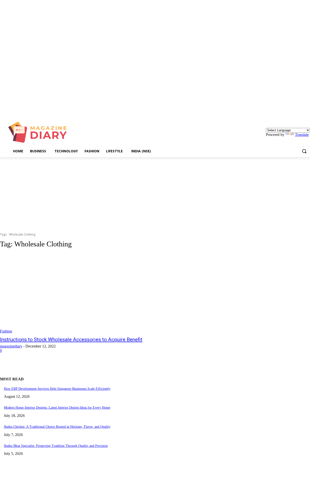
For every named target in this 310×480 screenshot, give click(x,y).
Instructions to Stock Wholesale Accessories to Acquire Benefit (71, 339)
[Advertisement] (155, 193)
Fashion (6, 331)
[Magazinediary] (40, 132)
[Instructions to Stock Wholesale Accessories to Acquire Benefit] (80, 293)
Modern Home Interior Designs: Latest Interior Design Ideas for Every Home (57, 407)
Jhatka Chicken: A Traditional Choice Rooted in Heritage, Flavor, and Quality (57, 426)
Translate (302, 135)
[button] (304, 151)
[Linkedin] (307, 111)
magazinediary (11, 346)
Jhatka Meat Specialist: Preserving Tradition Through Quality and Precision (56, 446)
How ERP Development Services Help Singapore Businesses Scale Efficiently (57, 389)
